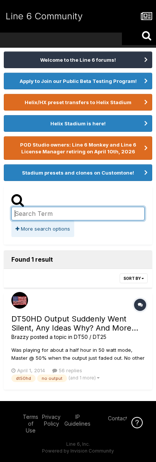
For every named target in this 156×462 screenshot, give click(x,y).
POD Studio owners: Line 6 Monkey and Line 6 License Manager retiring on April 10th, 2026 (78, 148)
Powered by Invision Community (78, 451)
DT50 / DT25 (90, 337)
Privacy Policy (51, 420)
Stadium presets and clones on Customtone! (78, 173)
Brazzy (20, 337)
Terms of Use (30, 424)
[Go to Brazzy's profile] (19, 300)
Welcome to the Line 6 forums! (78, 60)
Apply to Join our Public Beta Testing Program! (78, 81)
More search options (44, 229)
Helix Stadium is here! (78, 123)
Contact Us (121, 418)
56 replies (69, 370)
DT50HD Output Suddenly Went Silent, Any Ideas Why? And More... (74, 323)
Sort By (132, 278)
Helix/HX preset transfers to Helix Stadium (78, 102)
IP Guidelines (77, 420)
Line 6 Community (44, 16)
